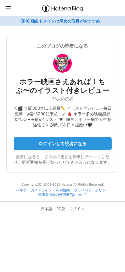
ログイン (76, 208)
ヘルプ (21, 190)
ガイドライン (41, 190)
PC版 (60, 208)
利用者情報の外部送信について (62, 195)
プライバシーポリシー (91, 190)
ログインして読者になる (63, 143)
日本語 (46, 208)
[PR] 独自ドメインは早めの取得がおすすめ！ (62, 21)
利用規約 (63, 190)
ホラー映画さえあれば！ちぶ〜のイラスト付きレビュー (62, 86)
